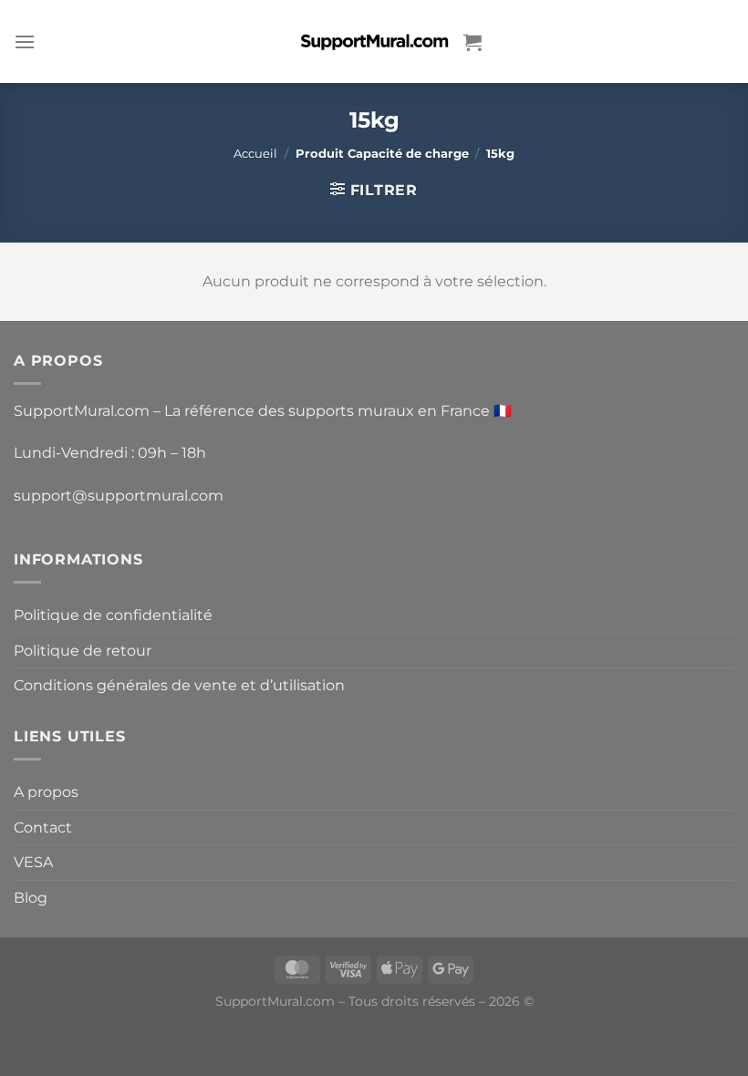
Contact (43, 827)
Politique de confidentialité (113, 615)
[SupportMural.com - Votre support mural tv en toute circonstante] (374, 41)
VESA (33, 862)
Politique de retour (82, 650)
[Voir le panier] (472, 42)
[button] (25, 41)
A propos (46, 792)
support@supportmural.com (118, 495)
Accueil (255, 153)
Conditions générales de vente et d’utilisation (179, 685)
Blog (30, 897)
